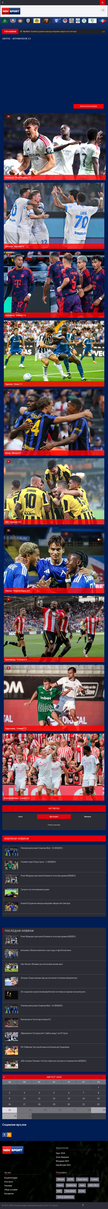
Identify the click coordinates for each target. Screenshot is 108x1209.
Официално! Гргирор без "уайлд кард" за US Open (44, 1033)
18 (39, 1104)
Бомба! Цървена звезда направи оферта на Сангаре (45, 903)
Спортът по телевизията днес (35, 889)
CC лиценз (53, 1205)
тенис (82, 1185)
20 (69, 1104)
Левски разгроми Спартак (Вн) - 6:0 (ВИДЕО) (50, 31)
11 (39, 1098)
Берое (60, 1185)
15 (98, 1098)
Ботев (81, 1191)
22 (98, 1104)
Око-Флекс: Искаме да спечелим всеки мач (42, 964)
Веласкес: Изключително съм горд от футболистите (46, 950)
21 (83, 1104)
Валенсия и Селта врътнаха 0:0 (36, 1019)
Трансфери (70, 1191)
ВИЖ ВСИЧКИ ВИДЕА (88, 106)
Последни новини (19, 930)
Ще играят (54, 817)
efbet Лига (93, 1185)
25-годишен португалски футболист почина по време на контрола (53, 991)
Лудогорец (82, 1179)
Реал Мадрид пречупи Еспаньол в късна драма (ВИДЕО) (48, 875)
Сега (20, 817)
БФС (59, 1191)
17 (24, 1104)
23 (9, 1110)
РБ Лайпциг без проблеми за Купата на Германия (45, 1047)
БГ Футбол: (25, 31)
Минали (87, 817)
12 (54, 1098)
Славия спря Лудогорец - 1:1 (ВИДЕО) (38, 862)
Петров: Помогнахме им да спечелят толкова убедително (49, 978)
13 (69, 1098)
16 (9, 1104)
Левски (60, 1179)
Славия (94, 1179)
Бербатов (71, 1185)
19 (54, 1104)
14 (83, 1098)
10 (24, 1098)
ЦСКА (70, 1179)
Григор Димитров (65, 1197)
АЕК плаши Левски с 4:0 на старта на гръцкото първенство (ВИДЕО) (53, 1061)
